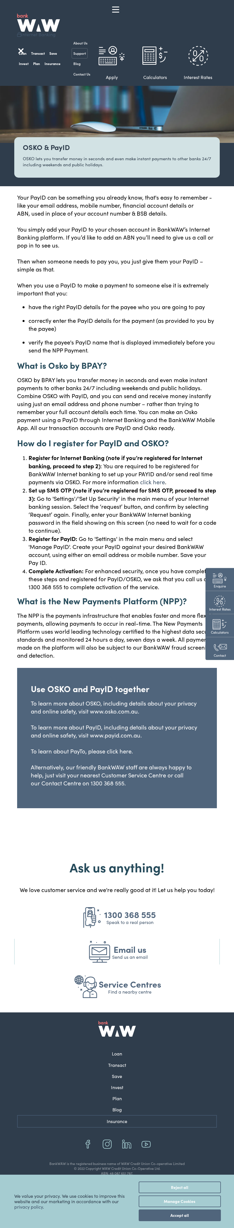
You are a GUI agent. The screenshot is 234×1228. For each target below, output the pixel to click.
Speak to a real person (130, 922)
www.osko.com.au (114, 711)
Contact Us (81, 74)
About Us (80, 42)
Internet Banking (38, 34)
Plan (36, 63)
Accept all (179, 1215)
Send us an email (130, 957)
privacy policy (28, 1207)
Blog (76, 63)
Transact (38, 53)
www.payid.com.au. (116, 735)
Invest (24, 63)
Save (53, 53)
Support (79, 53)
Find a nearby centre (130, 992)
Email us (130, 949)
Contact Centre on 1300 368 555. (83, 783)
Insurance (52, 63)
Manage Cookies (179, 1201)
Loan (117, 1054)
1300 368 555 (130, 914)
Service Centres (130, 984)
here (126, 751)
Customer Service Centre (133, 775)
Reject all (179, 1187)
